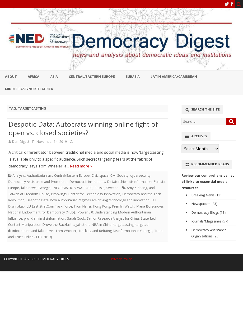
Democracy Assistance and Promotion (37, 181)
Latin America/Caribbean (174, 76)
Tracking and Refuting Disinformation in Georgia (115, 230)
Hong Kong (101, 206)
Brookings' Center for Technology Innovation (85, 194)
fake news (29, 187)
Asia (54, 76)
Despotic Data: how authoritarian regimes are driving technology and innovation (88, 200)
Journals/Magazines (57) (209, 221)
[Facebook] (231, 4)
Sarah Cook (76, 218)
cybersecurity (140, 175)
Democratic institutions (87, 181)
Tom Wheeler (66, 230)
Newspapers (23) (204, 203)
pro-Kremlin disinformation (44, 218)
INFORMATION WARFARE (72, 187)
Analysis (19, 175)
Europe (13, 187)
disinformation (140, 181)
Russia (99, 187)
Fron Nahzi (82, 206)
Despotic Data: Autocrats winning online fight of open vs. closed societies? (83, 128)
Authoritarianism (39, 175)
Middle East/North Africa (29, 89)
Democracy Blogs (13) (208, 212)
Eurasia (133, 76)
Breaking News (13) (206, 195)
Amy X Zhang (137, 187)
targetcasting (123, 224)
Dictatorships (117, 181)
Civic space (100, 175)
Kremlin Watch (123, 206)
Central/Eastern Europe (92, 76)
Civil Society (119, 175)
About (11, 76)
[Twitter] (226, 4)
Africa (33, 76)
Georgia (44, 187)
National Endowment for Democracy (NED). (42, 212)
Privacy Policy (121, 259)
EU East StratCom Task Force (49, 206)
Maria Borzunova (149, 206)
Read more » (81, 166)
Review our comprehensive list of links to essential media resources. (208, 181)
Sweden (112, 187)
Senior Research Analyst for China (113, 218)
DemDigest (20, 141)
